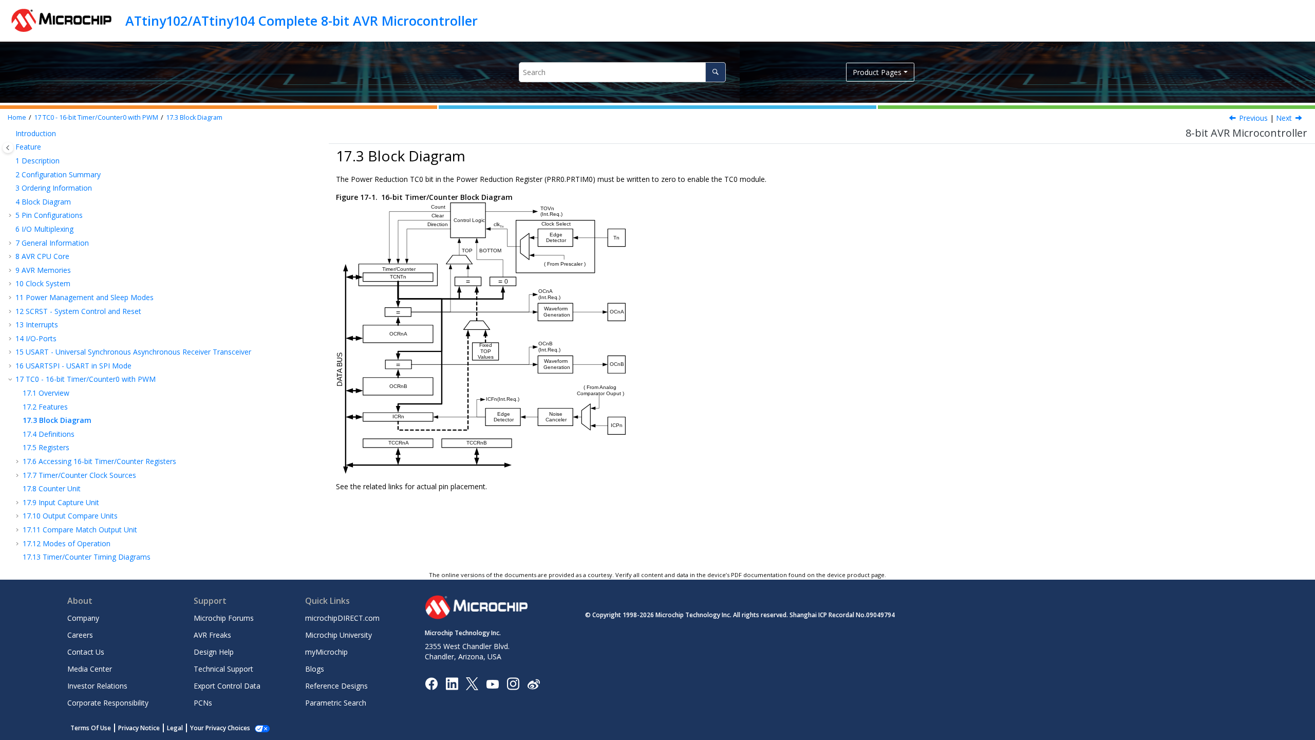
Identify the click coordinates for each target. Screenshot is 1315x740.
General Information (52, 243)
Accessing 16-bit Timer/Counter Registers (99, 461)
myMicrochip (326, 652)
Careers (80, 635)
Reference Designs (336, 686)
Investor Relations (97, 686)
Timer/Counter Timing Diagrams (87, 557)
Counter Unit (52, 488)
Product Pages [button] (877, 72)
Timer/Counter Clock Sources (79, 475)
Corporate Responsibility (107, 703)
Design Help (214, 652)
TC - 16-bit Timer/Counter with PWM (96, 117)
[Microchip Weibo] (533, 683)
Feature (28, 147)
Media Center (89, 669)
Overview (46, 393)
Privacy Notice (139, 728)
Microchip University (338, 635)
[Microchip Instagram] (512, 683)
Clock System (42, 283)
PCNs (203, 703)
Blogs (314, 669)
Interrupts (36, 324)
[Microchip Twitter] (472, 683)
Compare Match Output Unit (80, 529)
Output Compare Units (70, 516)
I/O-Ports (36, 338)
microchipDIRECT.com (342, 618)
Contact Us (85, 652)
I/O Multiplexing (44, 229)
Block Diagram (194, 117)
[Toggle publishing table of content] (8, 147)
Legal (175, 728)
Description (37, 160)
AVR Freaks (212, 635)
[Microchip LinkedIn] (451, 683)
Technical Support (223, 669)
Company (83, 618)
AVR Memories (43, 270)
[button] (11, 133)
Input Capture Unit (61, 502)
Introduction (35, 133)
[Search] (715, 72)
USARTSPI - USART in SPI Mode (73, 366)
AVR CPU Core (42, 256)
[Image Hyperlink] (492, 683)
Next (1284, 118)
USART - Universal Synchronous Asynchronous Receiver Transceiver (133, 352)
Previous (1253, 118)
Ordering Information (53, 188)
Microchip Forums (224, 618)
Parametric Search (335, 703)
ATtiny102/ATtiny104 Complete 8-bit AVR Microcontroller (301, 20)
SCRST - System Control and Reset (78, 311)
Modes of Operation (66, 543)
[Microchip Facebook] (431, 683)
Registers (46, 447)
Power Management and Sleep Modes (84, 297)
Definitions (48, 434)
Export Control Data (227, 686)
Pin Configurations (49, 215)
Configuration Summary (58, 174)
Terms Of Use (90, 728)
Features (45, 407)
